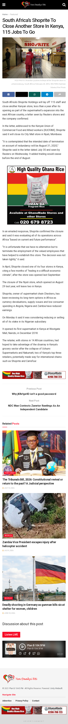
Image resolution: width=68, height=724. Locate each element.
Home (5, 14)
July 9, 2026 (8, 550)
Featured (14, 14)
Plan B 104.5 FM (16, 688)
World (8, 536)
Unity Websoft (56, 688)
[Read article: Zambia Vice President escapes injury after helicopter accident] (34, 516)
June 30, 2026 (9, 613)
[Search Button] (64, 5)
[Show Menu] (3, 5)
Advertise (7, 701)
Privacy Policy (21, 701)
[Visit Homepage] (34, 5)
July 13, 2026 (9, 488)
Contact (35, 701)
